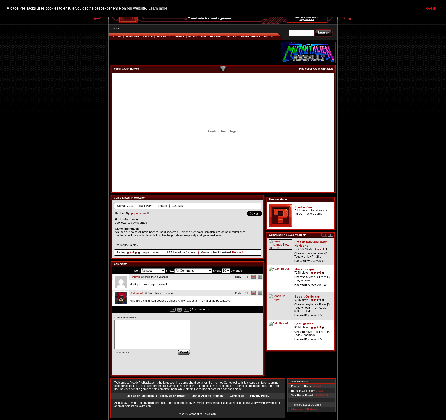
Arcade (148, 37)
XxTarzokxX (137, 293)
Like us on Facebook (140, 395)
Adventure (132, 37)
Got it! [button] (431, 8)
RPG (203, 37)
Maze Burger (304, 269)
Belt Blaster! (304, 324)
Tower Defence (250, 37)
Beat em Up (163, 37)
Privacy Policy (259, 395)
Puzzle (268, 37)
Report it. (238, 252)
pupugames (138, 213)
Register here (307, 19)
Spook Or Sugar (306, 296)
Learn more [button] (157, 8)
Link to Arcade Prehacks (208, 395)
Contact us (237, 395)
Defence (179, 37)
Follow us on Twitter (173, 395)
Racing (192, 37)
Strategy (231, 37)
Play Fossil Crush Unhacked (316, 68)
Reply (238, 276)
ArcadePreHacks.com (202, 414)
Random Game (304, 207)
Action (117, 37)
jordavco (135, 276)
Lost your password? (306, 17)
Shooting (215, 37)
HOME (116, 28)
